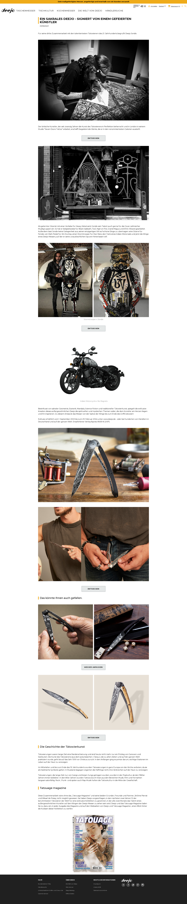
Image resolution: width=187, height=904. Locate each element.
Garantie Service (43, 893)
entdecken (93, 138)
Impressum (97, 884)
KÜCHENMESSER (66, 11)
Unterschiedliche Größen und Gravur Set (50, 890)
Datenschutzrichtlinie (100, 890)
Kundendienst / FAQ (44, 884)
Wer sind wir (69, 887)
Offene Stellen (70, 893)
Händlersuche (114, 11)
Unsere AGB (97, 887)
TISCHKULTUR (46, 11)
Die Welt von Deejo (71, 884)
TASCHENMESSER (25, 11)
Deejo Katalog (70, 890)
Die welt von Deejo (90, 11)
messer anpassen (93, 667)
